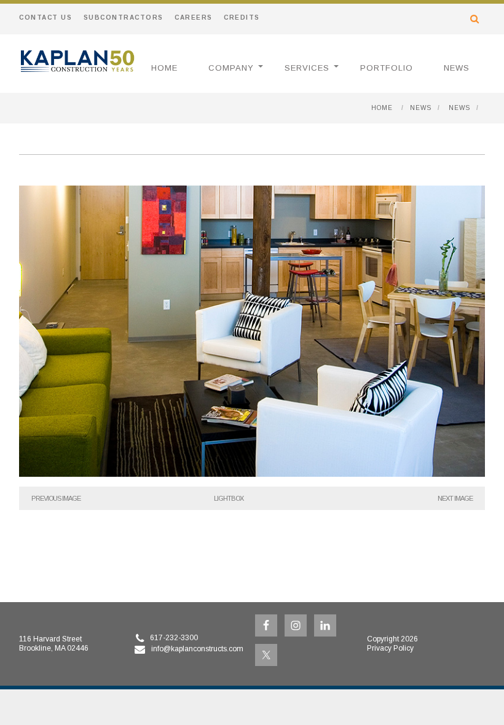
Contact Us (45, 17)
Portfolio (386, 67)
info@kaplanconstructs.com (197, 649)
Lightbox (228, 498)
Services (307, 67)
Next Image (455, 498)
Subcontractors (123, 17)
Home (164, 67)
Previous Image (56, 498)
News (457, 67)
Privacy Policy (390, 648)
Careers (194, 17)
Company (231, 67)
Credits (242, 17)
